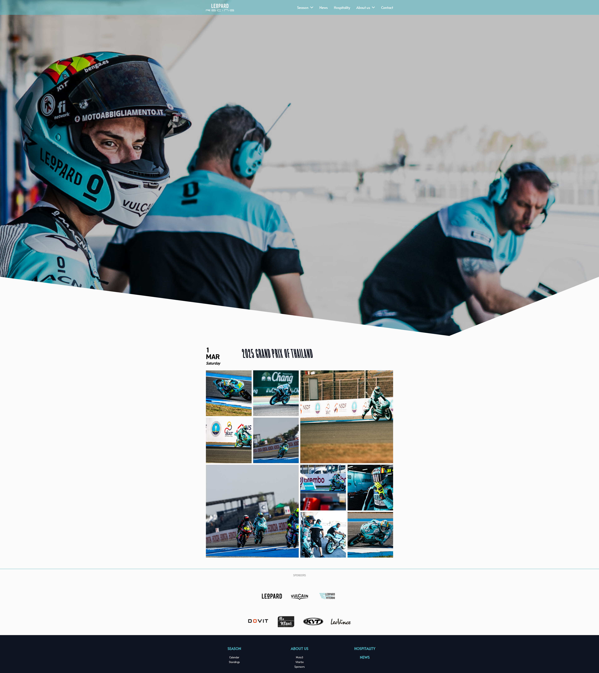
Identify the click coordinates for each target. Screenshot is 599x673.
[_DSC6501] (229, 440)
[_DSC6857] (276, 440)
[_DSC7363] (323, 535)
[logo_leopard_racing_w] (220, 7)
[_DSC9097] (370, 535)
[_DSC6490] (346, 416)
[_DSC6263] (229, 393)
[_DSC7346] (370, 487)
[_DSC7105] (323, 487)
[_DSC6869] (252, 511)
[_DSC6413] (276, 393)
